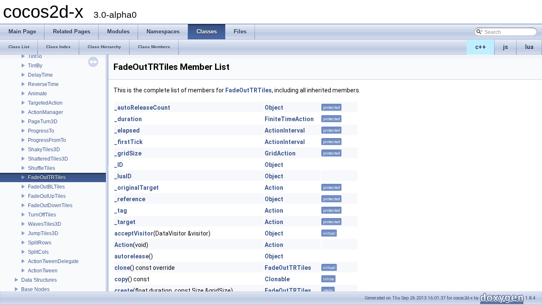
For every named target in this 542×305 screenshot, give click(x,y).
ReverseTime (43, 84)
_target (125, 222)
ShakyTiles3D (44, 149)
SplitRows (39, 243)
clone (122, 267)
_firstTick (128, 142)
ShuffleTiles (41, 168)
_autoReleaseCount (142, 107)
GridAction (280, 153)
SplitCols (38, 252)
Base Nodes (35, 289)
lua (529, 47)
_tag (120, 210)
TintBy (35, 66)
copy (121, 279)
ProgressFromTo (47, 140)
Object (274, 107)
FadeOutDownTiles (50, 205)
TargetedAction (45, 103)
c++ (480, 47)
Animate (37, 94)
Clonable (277, 279)
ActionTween (43, 271)
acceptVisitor (133, 233)
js (505, 47)
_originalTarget (136, 187)
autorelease (131, 256)
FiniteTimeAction (289, 119)
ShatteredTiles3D (48, 159)
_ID (118, 164)
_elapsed (127, 130)
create (123, 290)
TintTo (35, 56)
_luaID (123, 176)
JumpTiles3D (43, 233)
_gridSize (127, 153)
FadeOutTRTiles (47, 177)
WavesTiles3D (44, 224)
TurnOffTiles (42, 215)
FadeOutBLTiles (46, 187)
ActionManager (45, 112)
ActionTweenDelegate (53, 261)
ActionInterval (285, 130)
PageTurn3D (43, 122)
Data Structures (39, 280)
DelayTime (40, 75)
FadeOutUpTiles (47, 196)
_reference (129, 199)
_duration (128, 119)
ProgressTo (41, 131)
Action (274, 187)
